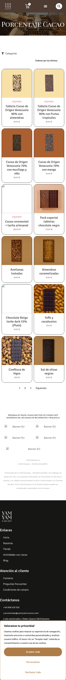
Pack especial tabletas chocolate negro (49, 221)
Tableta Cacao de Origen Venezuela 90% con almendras (17, 112)
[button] (45, 6)
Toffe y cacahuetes (49, 319)
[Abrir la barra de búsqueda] (59, 6)
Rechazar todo (33, 672)
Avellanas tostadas (16, 271)
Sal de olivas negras (49, 371)
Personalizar (33, 662)
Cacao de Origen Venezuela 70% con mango (49, 166)
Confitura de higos (17, 371)
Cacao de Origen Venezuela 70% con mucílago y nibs (17, 167)
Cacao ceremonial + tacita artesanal (17, 223)
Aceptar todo (33, 651)
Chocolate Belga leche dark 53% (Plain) (17, 321)
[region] (33, 650)
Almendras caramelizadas (48, 271)
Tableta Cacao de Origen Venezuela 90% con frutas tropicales (49, 112)
